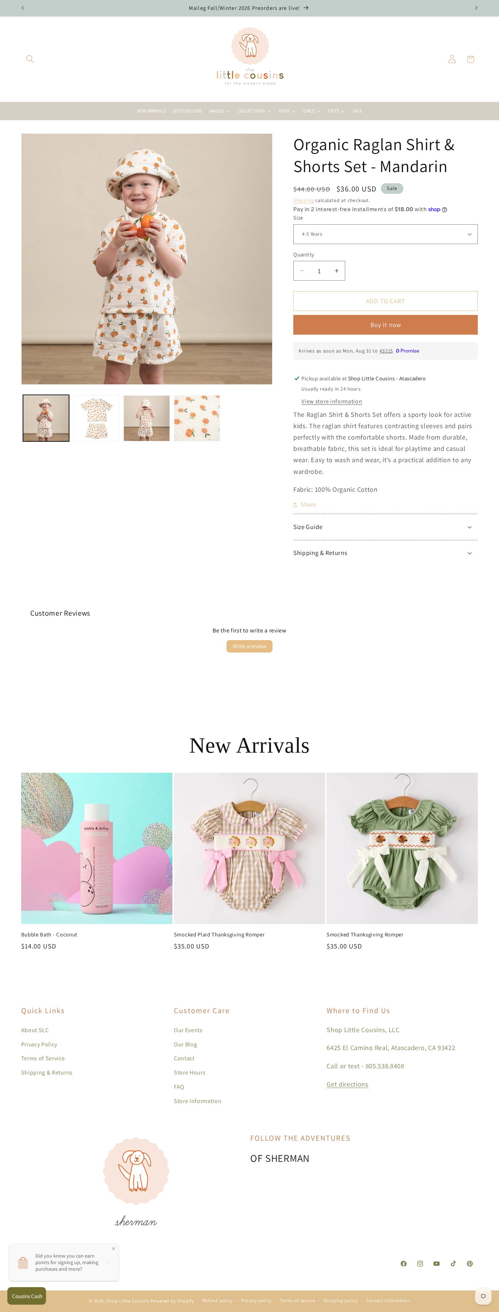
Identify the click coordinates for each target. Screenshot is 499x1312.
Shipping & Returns (47, 1072)
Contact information (388, 1300)
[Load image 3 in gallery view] (146, 418)
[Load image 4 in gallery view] (197, 418)
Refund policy (217, 1300)
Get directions (348, 1084)
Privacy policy (256, 1300)
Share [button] (308, 504)
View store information (331, 401)
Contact (184, 1058)
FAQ (179, 1087)
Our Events (188, 1030)
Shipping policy (340, 1300)
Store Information (198, 1101)
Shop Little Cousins (127, 1301)
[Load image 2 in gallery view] (96, 418)
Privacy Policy (39, 1044)
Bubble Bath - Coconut (49, 934)
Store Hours (190, 1072)
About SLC (35, 1030)
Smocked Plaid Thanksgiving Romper (219, 934)
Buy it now (385, 324)
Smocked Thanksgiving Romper (365, 934)
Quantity (304, 254)
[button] (30, 59)
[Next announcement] (476, 8)
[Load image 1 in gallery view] (46, 418)
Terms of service (297, 1300)
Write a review (249, 646)
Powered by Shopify (173, 1301)
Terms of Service (43, 1058)
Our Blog (185, 1044)
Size (298, 217)
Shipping (303, 200)
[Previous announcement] (23, 8)
